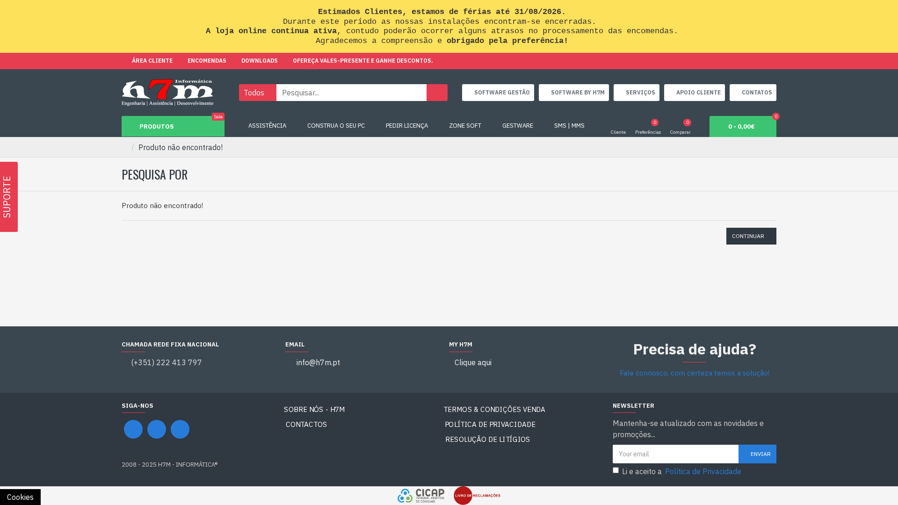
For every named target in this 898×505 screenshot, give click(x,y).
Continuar (748, 235)
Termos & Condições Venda (494, 409)
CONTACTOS (306, 424)
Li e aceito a (681, 471)
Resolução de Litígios (488, 439)
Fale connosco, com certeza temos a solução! (694, 372)
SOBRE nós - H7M (314, 409)
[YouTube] (156, 429)
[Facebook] (133, 429)
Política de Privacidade (490, 424)
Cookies (20, 497)
